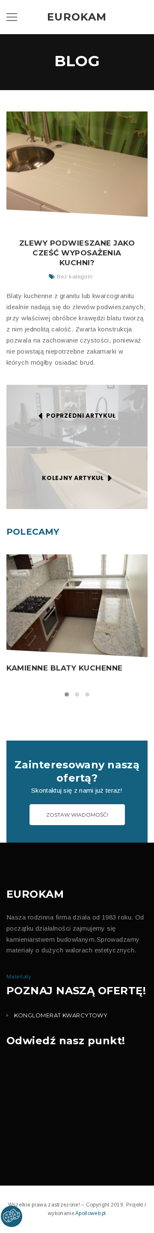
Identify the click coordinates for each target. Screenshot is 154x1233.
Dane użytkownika (53, 318)
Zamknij (61, 392)
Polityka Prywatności (79, 361)
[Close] (140, 228)
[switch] (25, 282)
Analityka (43, 284)
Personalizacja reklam (58, 335)
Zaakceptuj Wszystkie (110, 393)
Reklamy (42, 301)
